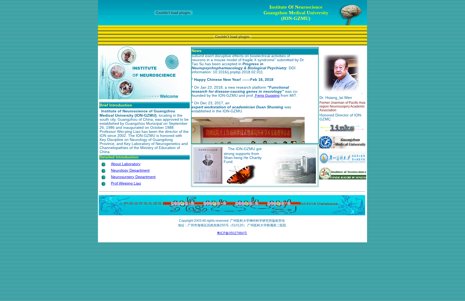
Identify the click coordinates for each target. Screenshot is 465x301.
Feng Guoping (267, 95)
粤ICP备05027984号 (232, 233)
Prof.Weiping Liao (126, 183)
